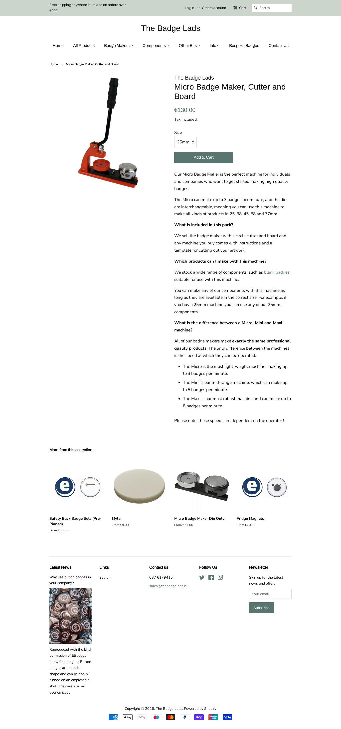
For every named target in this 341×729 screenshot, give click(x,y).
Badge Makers (117, 45)
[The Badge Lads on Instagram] (220, 578)
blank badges (277, 272)
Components (155, 45)
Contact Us (279, 45)
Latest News (60, 567)
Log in (189, 8)
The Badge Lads (170, 28)
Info (213, 45)
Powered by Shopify (200, 708)
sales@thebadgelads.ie (168, 585)
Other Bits (188, 45)
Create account (214, 8)
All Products (84, 45)
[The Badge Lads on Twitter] (202, 578)
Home (58, 45)
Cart (242, 8)
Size (178, 132)
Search (105, 577)
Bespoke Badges (244, 45)
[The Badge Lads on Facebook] (211, 578)
